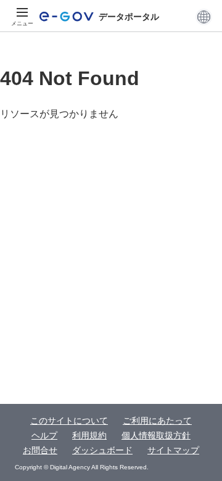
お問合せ (40, 450)
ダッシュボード (102, 450)
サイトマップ (173, 450)
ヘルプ (44, 435)
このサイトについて (69, 421)
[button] (203, 17)
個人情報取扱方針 (156, 435)
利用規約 (89, 435)
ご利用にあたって (157, 421)
